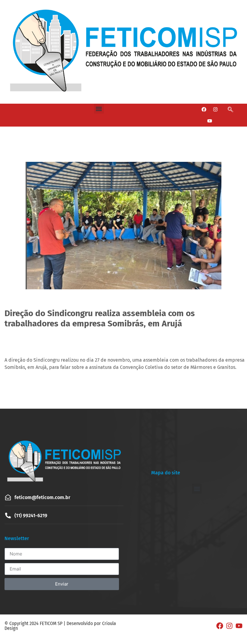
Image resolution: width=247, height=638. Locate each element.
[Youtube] (209, 121)
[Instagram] (215, 109)
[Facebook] (204, 109)
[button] (99, 109)
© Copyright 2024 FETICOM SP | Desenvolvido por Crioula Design (60, 626)
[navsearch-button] (232, 110)
